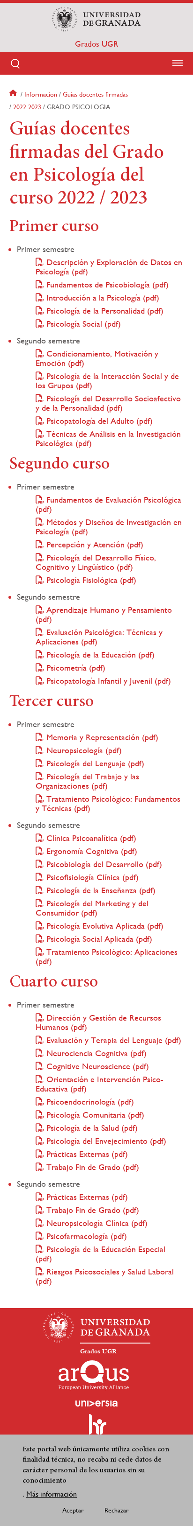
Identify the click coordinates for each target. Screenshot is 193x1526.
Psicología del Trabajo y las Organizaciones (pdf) (87, 781)
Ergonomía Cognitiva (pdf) (90, 851)
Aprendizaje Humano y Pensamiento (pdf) (104, 614)
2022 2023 (27, 107)
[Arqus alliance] (94, 1375)
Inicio (14, 94)
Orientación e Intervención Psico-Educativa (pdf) (99, 1083)
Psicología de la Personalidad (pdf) (103, 310)
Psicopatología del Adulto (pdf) (98, 421)
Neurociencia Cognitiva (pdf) (95, 1053)
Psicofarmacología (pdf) (85, 1236)
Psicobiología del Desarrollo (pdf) (103, 864)
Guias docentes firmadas (95, 94)
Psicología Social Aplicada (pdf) (98, 939)
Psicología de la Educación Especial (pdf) (100, 1253)
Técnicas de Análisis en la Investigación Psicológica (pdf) (108, 438)
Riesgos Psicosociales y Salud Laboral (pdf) (105, 1276)
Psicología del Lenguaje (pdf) (94, 763)
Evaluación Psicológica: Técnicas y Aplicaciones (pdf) (99, 636)
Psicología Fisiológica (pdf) (90, 580)
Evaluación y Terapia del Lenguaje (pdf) (112, 1040)
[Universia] (96, 1403)
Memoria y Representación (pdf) (101, 737)
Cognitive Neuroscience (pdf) (96, 1066)
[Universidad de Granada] (96, 19)
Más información (51, 1494)
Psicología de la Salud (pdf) (91, 1128)
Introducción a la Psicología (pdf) (101, 297)
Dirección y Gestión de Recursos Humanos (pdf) (98, 1022)
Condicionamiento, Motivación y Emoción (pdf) (97, 358)
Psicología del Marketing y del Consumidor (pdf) (92, 907)
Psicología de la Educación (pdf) (99, 654)
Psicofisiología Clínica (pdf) (91, 877)
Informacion (40, 94)
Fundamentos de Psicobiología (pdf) (106, 284)
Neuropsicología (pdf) (83, 750)
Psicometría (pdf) (74, 667)
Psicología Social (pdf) (82, 324)
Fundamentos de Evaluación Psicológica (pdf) (108, 504)
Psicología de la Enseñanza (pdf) (100, 890)
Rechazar (116, 1510)
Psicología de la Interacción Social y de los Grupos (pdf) (107, 380)
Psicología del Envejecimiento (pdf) (105, 1141)
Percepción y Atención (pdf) (93, 544)
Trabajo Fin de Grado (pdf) (91, 1167)
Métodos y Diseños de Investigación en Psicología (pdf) (109, 526)
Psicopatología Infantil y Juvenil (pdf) (107, 681)
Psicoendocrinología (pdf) (89, 1101)
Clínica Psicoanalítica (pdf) (90, 838)
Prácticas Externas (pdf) (86, 1154)
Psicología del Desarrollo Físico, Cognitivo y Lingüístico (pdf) (96, 562)
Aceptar (73, 1510)
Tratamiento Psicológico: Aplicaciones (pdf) (107, 956)
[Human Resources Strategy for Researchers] (96, 1428)
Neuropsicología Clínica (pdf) (96, 1223)
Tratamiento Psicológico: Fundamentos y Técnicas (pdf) (108, 803)
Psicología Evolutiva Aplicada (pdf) (103, 926)
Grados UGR (96, 44)
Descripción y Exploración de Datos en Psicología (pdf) (109, 266)
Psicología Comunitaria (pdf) (94, 1115)
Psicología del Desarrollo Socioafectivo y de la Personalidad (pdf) (108, 403)
